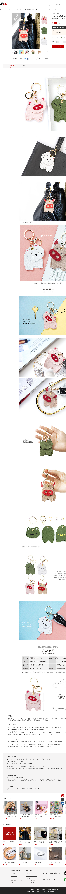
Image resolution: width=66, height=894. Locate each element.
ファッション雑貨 (7, 9)
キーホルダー (16, 9)
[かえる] (61, 37)
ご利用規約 (28, 878)
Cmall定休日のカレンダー (16, 880)
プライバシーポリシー (30, 880)
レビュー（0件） (21, 65)
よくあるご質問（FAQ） (31, 882)
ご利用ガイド (28, 873)
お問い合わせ (14, 882)
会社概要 (13, 873)
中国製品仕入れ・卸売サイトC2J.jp (37, 889)
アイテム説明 (10, 65)
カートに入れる (58, 46)
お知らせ (13, 878)
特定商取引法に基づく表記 (31, 876)
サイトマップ (14, 876)
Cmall (1, 9)
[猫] (58, 37)
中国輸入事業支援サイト (52, 889)
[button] (4, 807)
